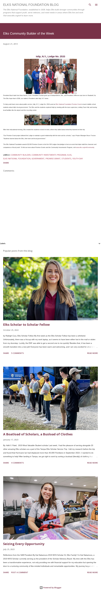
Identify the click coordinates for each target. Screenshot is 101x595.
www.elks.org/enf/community (85, 147)
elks (69, 155)
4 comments (17, 462)
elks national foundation (17, 158)
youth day (77, 158)
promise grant (53, 158)
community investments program (49, 155)
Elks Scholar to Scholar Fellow (26, 324)
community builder (21, 155)
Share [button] (6, 162)
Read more (92, 353)
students (66, 158)
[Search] (90, 4)
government (38, 158)
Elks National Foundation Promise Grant (68, 104)
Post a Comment (19, 572)
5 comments (17, 353)
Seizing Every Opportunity (23, 544)
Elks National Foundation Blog (31, 4)
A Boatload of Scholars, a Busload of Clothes (38, 434)
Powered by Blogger (52, 587)
